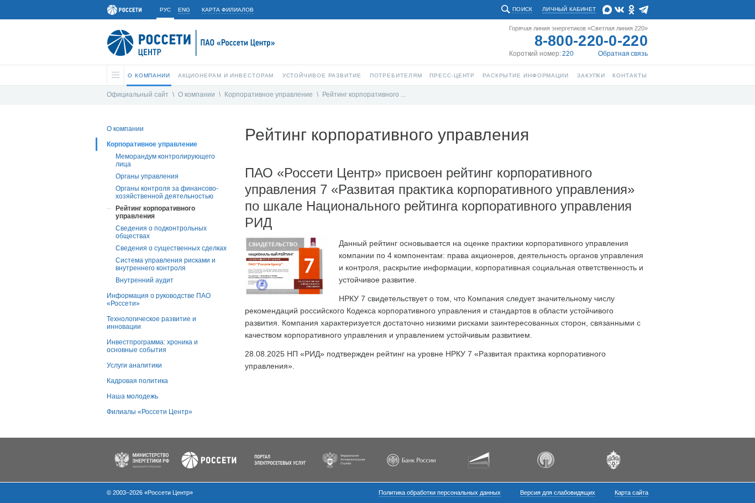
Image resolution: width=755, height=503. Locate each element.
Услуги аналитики (134, 365)
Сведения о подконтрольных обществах (161, 232)
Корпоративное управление (268, 94)
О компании (196, 94)
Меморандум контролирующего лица (165, 160)
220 (568, 53)
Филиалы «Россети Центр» (149, 412)
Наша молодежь (132, 396)
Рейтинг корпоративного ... (364, 94)
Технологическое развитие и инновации (151, 323)
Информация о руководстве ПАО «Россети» (159, 299)
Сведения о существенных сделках (171, 248)
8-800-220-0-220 (591, 41)
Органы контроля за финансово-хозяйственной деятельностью (167, 192)
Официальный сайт (138, 94)
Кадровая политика (137, 381)
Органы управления (147, 176)
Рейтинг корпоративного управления (155, 212)
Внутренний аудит (145, 280)
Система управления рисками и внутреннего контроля (166, 264)
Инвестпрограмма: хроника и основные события (152, 346)
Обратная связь (623, 53)
